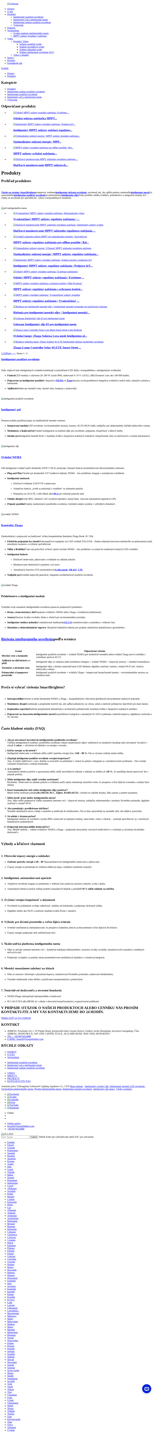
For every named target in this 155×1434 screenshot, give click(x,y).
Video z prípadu (21, 55)
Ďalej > (9, 353)
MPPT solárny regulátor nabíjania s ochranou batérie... (48, 289)
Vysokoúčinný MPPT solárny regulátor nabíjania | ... (46, 219)
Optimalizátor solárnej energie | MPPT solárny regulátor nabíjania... (56, 254)
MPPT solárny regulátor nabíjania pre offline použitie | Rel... (51, 242)
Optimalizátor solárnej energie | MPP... (37, 141)
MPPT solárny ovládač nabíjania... (35, 153)
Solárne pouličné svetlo (30, 44)
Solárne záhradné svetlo (30, 49)
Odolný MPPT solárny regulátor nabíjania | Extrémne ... (48, 277)
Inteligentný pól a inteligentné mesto (30, 19)
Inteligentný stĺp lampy (104, 1089)
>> (14, 353)
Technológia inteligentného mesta (17, 1089)
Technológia (13, 30)
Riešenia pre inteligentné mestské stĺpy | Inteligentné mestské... (51, 312)
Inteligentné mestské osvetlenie (77, 1089)
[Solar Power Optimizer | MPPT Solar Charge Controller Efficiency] (52, 248)
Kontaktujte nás (14, 63)
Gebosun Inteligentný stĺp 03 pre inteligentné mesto (45, 324)
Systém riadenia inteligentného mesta (31, 33)
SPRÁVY (12, 1075)
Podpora (11, 28)
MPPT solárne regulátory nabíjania (30, 36)
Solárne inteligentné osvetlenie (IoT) (36, 52)
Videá (10, 38)
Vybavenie (18, 25)
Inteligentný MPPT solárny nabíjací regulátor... (42, 130)
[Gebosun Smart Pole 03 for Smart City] (39, 318)
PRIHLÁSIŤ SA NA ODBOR (16, 1018)
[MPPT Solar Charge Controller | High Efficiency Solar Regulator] (46, 295)
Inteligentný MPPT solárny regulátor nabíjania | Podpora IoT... (53, 265)
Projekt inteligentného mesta (47, 1089)
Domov (11, 9)
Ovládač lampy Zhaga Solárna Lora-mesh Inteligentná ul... (50, 335)
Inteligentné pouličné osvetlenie (28, 17)
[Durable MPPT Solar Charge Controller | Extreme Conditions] (45, 271)
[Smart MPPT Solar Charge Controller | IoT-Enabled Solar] (52, 260)
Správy (10, 57)
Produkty (11, 14)
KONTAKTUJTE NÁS (19, 1081)
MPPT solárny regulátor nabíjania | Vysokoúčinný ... (46, 300)
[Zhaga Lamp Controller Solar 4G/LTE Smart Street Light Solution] (58, 342)
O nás (10, 11)
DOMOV (12, 1052)
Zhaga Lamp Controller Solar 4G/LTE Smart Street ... (47, 347)
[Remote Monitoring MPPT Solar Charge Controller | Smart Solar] (58, 225)
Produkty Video (20, 41)
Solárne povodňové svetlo (31, 47)
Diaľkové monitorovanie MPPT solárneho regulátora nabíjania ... (54, 230)
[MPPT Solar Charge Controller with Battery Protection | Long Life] (47, 283)
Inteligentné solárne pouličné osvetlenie (32, 22)
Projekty (11, 60)
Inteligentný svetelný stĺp (97, 1086)
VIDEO (11, 1073)
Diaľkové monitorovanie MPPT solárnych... (40, 165)
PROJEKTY (13, 1078)
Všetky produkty (124, 1089)
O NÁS (11, 1054)
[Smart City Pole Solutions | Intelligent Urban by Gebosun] (60, 306)
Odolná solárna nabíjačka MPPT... (35, 118)
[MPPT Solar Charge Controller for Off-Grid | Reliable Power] (50, 236)
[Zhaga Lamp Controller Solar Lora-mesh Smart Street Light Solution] (47, 330)
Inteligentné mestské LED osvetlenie (127, 1086)
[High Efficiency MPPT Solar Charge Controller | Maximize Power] (48, 213)
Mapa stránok (76, 1086)
